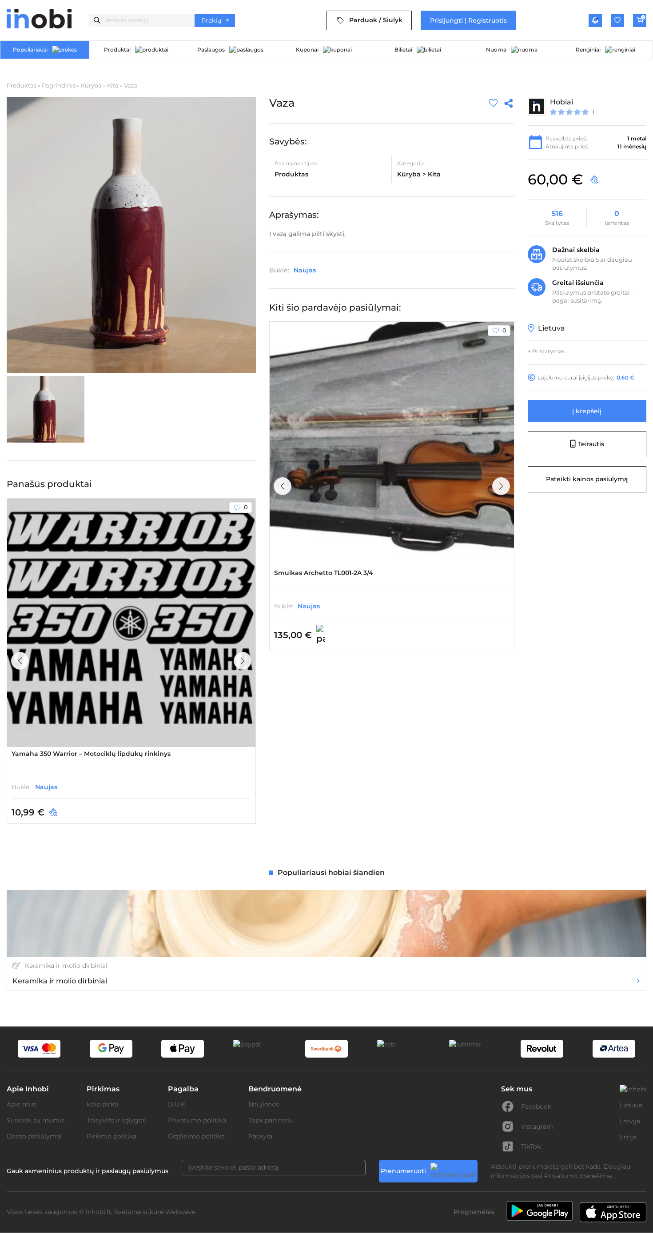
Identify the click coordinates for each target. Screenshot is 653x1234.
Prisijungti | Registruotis (468, 20)
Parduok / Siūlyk (375, 20)
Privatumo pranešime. (578, 1176)
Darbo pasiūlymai (34, 1136)
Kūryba (91, 85)
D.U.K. (177, 1104)
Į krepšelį (586, 411)
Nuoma (496, 49)
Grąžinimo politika (196, 1136)
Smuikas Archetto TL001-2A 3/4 (323, 573)
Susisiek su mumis (35, 1120)
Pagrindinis (59, 85)
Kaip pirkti (103, 1104)
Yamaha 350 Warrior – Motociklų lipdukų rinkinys (91, 754)
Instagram (537, 1126)
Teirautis (591, 443)
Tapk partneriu (271, 1120)
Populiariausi (30, 49)
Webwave (180, 1212)
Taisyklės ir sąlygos (116, 1120)
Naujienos (263, 1104)
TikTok (531, 1146)
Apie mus (21, 1104)
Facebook (536, 1106)
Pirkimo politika (111, 1136)
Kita (113, 85)
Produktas (21, 85)
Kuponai (307, 49)
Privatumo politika (197, 1120)
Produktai (117, 49)
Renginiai (588, 49)
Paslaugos (211, 49)
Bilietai (403, 49)
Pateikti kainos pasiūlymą (587, 479)
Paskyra (260, 1136)
